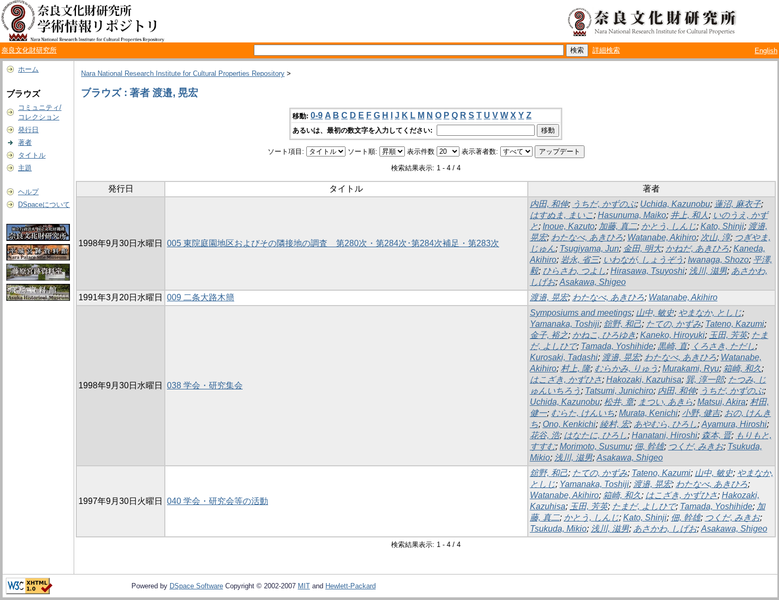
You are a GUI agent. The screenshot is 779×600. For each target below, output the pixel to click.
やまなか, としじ (710, 312)
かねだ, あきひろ (697, 248)
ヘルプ (28, 192)
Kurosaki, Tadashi (564, 357)
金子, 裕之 (549, 335)
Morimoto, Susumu (595, 446)
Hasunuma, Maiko (632, 215)
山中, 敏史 (655, 312)
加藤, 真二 (618, 226)
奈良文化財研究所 (29, 50)
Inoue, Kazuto (569, 226)
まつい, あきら (665, 401)
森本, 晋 (716, 435)
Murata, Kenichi (648, 413)
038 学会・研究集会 (205, 385)
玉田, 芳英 (728, 335)
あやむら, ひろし (665, 424)
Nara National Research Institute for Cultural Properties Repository (183, 73)
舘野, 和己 (623, 323)
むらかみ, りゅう (626, 368)
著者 (25, 142)
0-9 (317, 115)
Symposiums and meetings (581, 312)
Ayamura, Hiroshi (734, 424)
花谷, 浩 (545, 435)
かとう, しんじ (668, 226)
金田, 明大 (642, 248)
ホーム (28, 69)
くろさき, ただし (723, 346)
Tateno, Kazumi (734, 323)
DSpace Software (196, 586)
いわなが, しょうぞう (643, 259)
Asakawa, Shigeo (593, 281)
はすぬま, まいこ (562, 215)
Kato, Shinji (722, 226)
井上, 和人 (689, 215)
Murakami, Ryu (690, 368)
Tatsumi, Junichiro (619, 390)
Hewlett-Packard (350, 586)
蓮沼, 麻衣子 (737, 203)
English (766, 51)
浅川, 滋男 (708, 270)
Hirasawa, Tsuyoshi (647, 270)
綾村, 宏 (615, 424)
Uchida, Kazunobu (675, 203)
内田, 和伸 (549, 203)
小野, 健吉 (701, 413)
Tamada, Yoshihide (617, 346)
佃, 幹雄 (649, 446)
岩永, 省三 (580, 259)
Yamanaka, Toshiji (564, 323)
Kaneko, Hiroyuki (672, 335)
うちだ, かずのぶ (604, 203)
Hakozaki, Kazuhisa (643, 379)
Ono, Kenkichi (569, 424)
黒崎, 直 (672, 346)
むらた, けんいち (583, 413)
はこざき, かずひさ (566, 379)
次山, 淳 (715, 237)
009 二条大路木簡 (200, 297)
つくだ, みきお (695, 446)
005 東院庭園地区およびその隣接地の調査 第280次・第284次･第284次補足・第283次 (333, 243)
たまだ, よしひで (644, 506)
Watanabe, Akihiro (661, 237)
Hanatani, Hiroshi (664, 435)
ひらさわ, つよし (574, 270)
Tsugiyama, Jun (589, 248)
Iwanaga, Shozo (718, 259)
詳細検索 (606, 50)
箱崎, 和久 (742, 368)
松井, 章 (619, 401)
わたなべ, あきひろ (587, 237)
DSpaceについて (44, 204)
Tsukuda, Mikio (558, 528)
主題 (25, 168)
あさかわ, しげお (665, 528)
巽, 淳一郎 (705, 379)
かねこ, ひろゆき (604, 335)
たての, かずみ (673, 323)
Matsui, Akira (721, 401)
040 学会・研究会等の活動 (217, 501)
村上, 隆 (575, 368)
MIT (304, 586)
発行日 (28, 130)
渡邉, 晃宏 (549, 297)
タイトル (32, 155)
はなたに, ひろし (595, 435)
